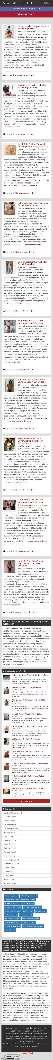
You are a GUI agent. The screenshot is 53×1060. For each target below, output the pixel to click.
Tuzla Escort (8, 875)
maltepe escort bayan (12, 918)
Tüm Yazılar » (26, 801)
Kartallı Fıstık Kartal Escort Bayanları (27, 751)
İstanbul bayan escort (13, 926)
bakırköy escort (27, 1050)
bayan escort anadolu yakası (33, 926)
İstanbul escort (40, 911)
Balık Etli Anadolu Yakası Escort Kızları (27, 788)
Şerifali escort (28, 911)
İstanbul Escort (9, 836)
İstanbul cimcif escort (13, 911)
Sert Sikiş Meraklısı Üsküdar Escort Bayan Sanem (32, 86)
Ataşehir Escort (9, 816)
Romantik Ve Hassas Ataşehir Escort (26, 687)
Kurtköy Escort (9, 848)
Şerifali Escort (9, 867)
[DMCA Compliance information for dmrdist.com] (10, 1057)
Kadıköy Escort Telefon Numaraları (25, 738)
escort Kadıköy (10, 930)
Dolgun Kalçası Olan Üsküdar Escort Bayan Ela (32, 263)
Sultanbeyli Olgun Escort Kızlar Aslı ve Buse (29, 675)
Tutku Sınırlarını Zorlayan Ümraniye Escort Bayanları (31, 501)
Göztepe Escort (9, 832)
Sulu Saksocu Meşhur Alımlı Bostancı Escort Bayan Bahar (32, 380)
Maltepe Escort (9, 852)
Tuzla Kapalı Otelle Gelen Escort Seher (27, 776)
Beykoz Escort (9, 820)
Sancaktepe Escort (11, 859)
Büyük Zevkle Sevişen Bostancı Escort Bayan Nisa (33, 27)
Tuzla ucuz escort (25, 915)
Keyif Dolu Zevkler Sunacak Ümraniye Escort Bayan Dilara (33, 145)
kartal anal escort (11, 915)
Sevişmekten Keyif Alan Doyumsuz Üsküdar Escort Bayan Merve (31, 441)
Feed (31, 1053)
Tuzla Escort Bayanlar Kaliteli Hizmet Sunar (29, 763)
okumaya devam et (24, 67)
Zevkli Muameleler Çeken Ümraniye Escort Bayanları (31, 322)
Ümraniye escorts (27, 903)
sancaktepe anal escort (30, 918)
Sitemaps (24, 1053)
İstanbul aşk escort (12, 896)
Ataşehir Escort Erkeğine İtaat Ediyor (26, 714)
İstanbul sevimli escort (13, 907)
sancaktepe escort (11, 922)
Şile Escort (7, 871)
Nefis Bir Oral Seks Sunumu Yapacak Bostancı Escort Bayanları (31, 563)
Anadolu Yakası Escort (12, 812)
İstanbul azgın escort (27, 922)
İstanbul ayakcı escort (29, 896)
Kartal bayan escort (28, 899)
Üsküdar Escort (22, 134)
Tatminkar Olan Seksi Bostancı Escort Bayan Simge (33, 204)
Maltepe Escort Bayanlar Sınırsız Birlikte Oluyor (28, 700)
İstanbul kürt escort (12, 899)
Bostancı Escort (22, 75)
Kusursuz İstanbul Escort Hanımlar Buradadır (30, 726)
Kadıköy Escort (9, 840)
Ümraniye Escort (23, 193)
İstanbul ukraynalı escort (32, 907)
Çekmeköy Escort (10, 828)
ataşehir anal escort (12, 903)
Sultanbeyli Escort (11, 863)
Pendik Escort (9, 856)
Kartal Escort (8, 844)
